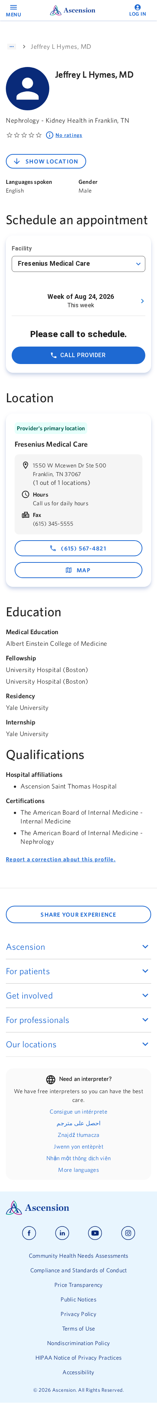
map (84, 570)
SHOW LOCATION (52, 161)
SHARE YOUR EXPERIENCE (78, 914)
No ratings (69, 135)
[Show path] (11, 47)
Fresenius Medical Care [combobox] (54, 263)
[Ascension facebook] (29, 1233)
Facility (22, 248)
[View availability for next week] (142, 301)
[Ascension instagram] (128, 1233)
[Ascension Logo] (78, 1207)
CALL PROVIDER (83, 355)
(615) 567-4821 (83, 548)
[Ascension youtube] (95, 1233)
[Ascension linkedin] (62, 1233)
